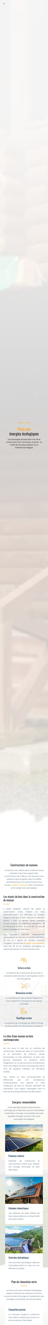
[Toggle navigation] (4, 3)
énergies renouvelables (34, 943)
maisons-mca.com (19, 885)
